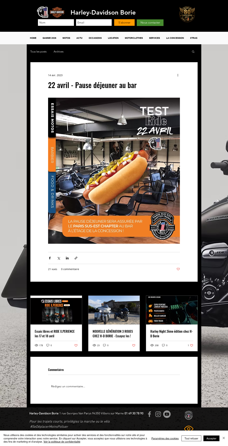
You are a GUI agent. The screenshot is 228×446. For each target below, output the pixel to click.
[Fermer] (224, 438)
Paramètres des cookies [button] (165, 438)
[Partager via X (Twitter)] (58, 258)
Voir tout (193, 289)
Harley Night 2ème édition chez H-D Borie (171, 333)
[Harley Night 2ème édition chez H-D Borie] (172, 310)
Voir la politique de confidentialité (61, 441)
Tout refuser (191, 438)
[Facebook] (149, 414)
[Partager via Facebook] (49, 258)
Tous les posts (38, 51)
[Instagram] (158, 414)
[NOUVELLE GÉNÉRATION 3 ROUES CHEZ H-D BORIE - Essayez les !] (114, 310)
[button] (50, 38)
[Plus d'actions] (178, 75)
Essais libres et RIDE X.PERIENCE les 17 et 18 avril (55, 333)
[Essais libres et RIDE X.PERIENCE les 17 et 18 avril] (56, 310)
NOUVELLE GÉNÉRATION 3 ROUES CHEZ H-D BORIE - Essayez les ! (113, 333)
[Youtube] (167, 414)
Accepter (211, 438)
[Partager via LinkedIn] (67, 258)
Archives (58, 51)
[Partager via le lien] (76, 258)
